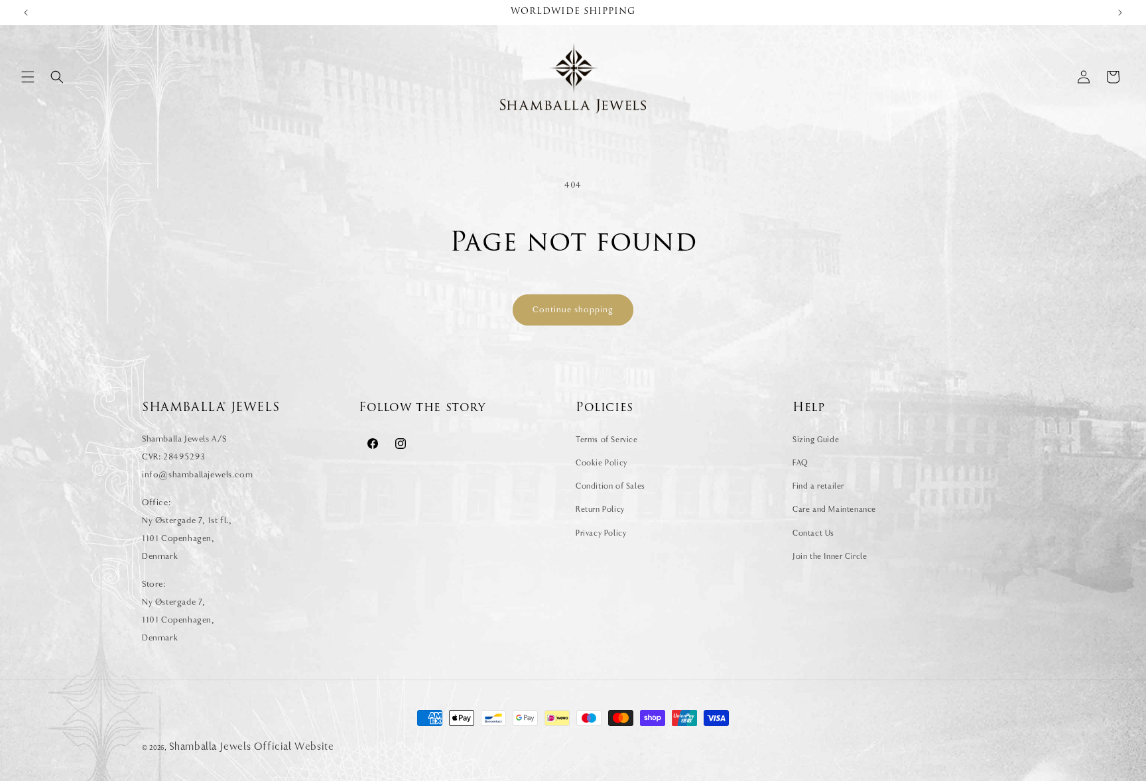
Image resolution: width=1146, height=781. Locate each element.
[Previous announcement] (25, 12)
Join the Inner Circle (830, 556)
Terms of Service (607, 439)
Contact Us (813, 533)
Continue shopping (573, 309)
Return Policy (600, 509)
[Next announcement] (1120, 12)
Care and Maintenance (834, 509)
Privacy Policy (601, 533)
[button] (27, 76)
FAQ (800, 462)
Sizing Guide (816, 439)
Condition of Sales (610, 486)
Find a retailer (818, 486)
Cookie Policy (601, 462)
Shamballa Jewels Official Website (251, 746)
